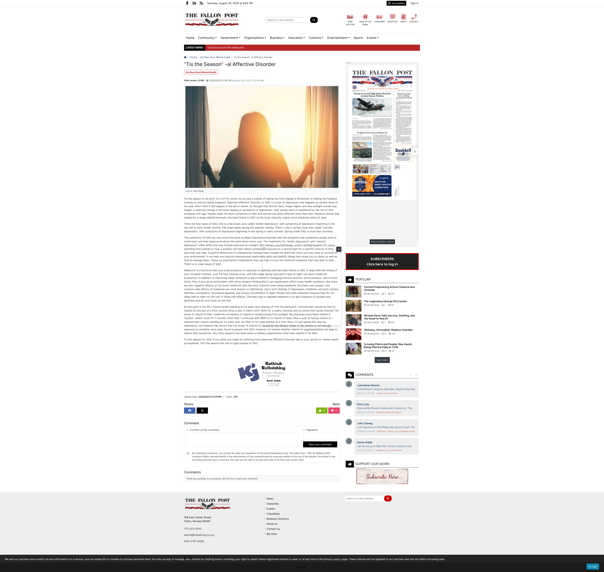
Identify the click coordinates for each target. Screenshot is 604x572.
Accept (593, 566)
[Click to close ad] (338, 249)
